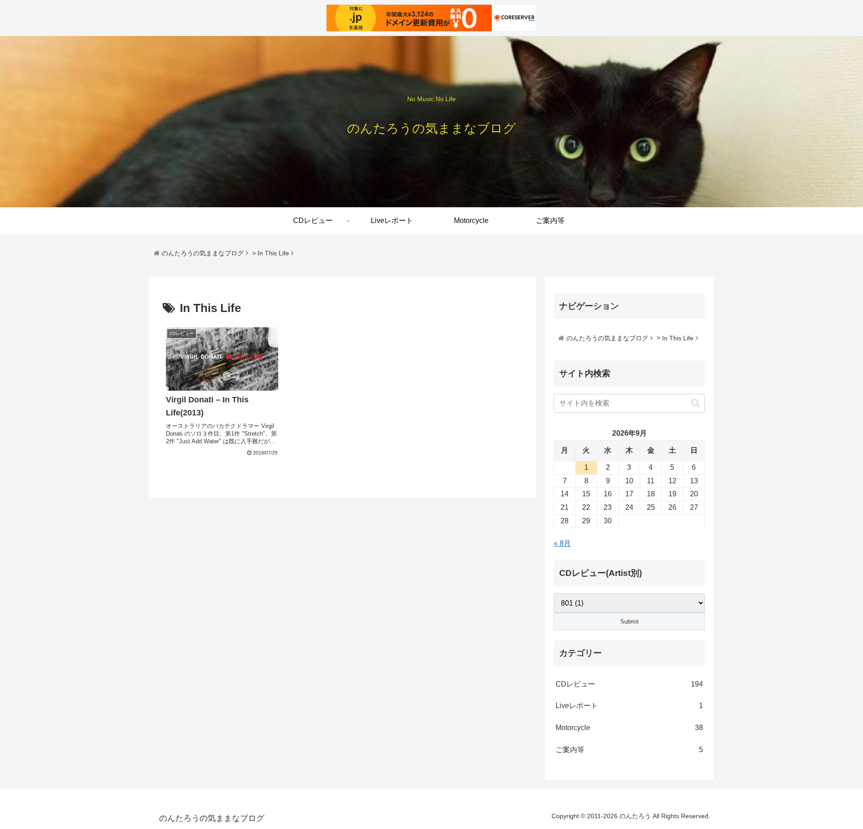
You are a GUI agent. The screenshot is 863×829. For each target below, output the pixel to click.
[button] (695, 403)
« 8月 (562, 543)
